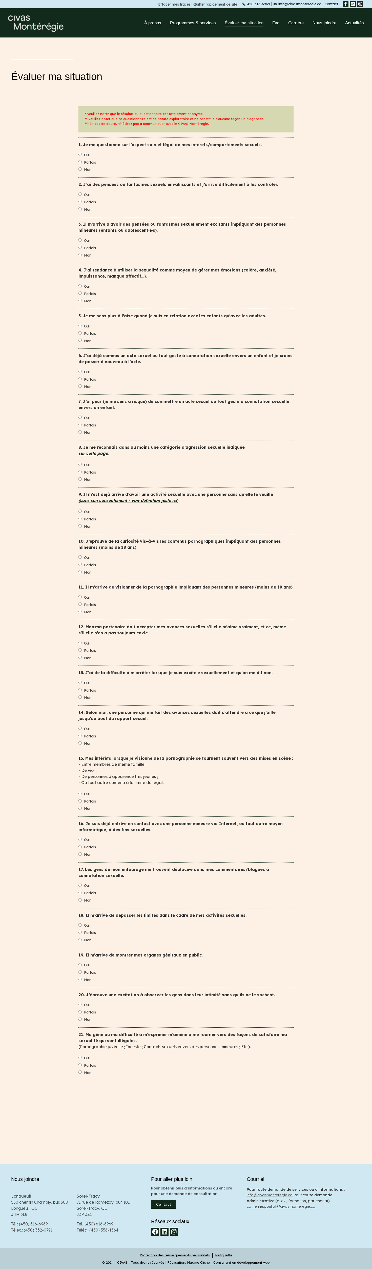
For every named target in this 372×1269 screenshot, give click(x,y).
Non (87, 169)
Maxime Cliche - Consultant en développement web (228, 1262)
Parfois (90, 162)
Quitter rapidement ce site (215, 4)
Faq (275, 23)
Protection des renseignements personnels (175, 1255)
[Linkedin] (353, 4)
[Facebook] (155, 1232)
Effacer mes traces (174, 4)
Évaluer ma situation (244, 23)
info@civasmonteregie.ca (270, 1195)
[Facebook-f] (346, 4)
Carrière (296, 23)
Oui (87, 155)
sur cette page (93, 453)
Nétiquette (223, 1255)
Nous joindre (324, 23)
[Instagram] (360, 4)
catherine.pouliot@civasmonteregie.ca (281, 1206)
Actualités (354, 23)
